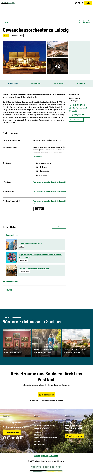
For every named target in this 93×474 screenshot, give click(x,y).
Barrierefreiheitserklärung (74, 425)
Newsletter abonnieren (41, 428)
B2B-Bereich (38, 435)
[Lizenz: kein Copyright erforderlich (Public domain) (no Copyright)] (38, 210)
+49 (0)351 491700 (15, 423)
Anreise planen (39, 423)
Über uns (37, 441)
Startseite (5, 22)
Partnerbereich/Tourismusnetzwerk (46, 437)
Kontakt (37, 456)
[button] (88, 472)
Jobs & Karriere (39, 444)
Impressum (44, 456)
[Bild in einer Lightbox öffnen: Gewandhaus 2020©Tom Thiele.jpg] (57, 49)
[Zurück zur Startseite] (8, 3)
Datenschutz (53, 456)
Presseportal (38, 432)
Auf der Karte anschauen (58, 227)
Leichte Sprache (70, 423)
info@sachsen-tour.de (15, 427)
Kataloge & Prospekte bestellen (44, 425)
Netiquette (68, 430)
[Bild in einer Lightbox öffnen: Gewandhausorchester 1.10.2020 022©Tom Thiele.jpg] (57, 66)
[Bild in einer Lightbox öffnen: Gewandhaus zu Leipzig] (24, 57)
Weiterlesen (37, 156)
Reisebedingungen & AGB (73, 428)
